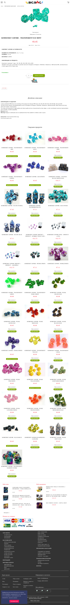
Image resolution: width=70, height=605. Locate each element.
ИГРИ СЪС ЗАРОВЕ (42, 535)
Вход (3, 581)
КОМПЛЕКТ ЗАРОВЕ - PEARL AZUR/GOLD (12, 322)
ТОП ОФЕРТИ (6, 532)
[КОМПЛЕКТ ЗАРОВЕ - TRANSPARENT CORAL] (58, 348)
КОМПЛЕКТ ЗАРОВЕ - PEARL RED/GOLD (35, 322)
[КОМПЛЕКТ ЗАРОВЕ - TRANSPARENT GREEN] (12, 289)
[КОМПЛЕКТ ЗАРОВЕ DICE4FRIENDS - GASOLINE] (35, 436)
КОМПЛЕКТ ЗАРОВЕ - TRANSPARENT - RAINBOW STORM (12, 467)
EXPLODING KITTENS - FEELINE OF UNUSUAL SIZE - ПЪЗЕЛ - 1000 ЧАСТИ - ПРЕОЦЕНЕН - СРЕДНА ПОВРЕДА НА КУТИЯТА (22, 504)
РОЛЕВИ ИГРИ (7, 549)
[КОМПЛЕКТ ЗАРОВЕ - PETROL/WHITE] (35, 262)
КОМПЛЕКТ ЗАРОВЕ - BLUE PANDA (58, 205)
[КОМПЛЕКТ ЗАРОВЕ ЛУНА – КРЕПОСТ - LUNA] (58, 233)
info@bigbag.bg (44, 578)
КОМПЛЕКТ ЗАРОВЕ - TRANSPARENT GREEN (12, 293)
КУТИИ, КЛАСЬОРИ (8, 554)
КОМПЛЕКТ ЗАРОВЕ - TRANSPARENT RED (12, 148)
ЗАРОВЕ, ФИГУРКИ (20, 6)
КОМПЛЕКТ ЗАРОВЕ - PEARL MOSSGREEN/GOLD (58, 409)
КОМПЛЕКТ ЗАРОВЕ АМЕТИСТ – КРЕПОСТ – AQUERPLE (12, 264)
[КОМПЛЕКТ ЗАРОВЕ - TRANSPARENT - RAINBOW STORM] (12, 465)
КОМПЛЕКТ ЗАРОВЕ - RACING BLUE (12, 234)
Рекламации (15, 581)
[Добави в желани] (67, 72)
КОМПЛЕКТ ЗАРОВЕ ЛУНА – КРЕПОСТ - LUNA (58, 235)
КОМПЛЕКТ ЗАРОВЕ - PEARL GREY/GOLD (58, 438)
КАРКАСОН (40, 542)
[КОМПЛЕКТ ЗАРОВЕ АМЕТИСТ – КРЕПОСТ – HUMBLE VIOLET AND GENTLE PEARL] (35, 233)
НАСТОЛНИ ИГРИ (7, 540)
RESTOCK (38, 565)
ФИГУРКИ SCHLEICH (8, 562)
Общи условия (16, 578)
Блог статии (15, 586)
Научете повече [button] (13, 597)
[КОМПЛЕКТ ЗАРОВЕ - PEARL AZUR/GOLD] (12, 319)
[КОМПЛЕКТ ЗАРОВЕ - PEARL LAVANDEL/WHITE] (12, 405)
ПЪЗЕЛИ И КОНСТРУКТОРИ (43, 558)
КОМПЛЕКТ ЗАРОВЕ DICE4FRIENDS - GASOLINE (35, 438)
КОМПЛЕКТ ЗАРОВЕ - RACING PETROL (12, 205)
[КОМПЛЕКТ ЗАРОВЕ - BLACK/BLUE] (12, 434)
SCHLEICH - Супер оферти (43, 556)
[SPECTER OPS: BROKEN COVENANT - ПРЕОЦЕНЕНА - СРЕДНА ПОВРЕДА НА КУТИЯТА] (6, 498)
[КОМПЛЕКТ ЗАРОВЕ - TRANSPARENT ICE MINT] (35, 22)
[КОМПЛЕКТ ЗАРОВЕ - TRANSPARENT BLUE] (35, 144)
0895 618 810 (45, 580)
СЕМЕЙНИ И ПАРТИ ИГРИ (43, 536)
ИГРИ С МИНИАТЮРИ (42, 532)
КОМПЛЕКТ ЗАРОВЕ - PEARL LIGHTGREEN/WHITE (58, 380)
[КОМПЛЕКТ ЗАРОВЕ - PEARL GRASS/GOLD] (58, 289)
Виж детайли (58, 157)
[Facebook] (37, 584)
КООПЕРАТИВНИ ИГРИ (9, 548)
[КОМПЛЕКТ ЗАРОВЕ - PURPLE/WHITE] (58, 260)
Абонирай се (6, 512)
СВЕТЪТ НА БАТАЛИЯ (42, 541)
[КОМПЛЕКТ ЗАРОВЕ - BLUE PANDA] (58, 202)
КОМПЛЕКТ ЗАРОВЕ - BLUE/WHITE (35, 176)
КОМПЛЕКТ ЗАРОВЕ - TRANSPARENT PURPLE (12, 177)
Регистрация (5, 584)
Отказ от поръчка (17, 584)
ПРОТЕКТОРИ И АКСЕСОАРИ (10, 6)
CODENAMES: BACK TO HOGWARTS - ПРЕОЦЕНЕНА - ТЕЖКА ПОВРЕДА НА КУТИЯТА (21, 488)
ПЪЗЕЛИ (39, 562)
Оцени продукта (35, 32)
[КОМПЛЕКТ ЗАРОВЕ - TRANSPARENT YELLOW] (35, 345)
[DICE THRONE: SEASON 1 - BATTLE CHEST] (39, 505)
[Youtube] (46, 584)
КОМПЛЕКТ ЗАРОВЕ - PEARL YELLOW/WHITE (35, 380)
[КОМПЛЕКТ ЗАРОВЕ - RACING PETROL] (12, 204)
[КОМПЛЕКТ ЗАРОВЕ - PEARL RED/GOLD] (35, 318)
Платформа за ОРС (27, 578)
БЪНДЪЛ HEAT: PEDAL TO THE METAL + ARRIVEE (56, 487)
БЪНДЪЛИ (6, 543)
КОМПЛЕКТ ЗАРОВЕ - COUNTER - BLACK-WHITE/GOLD (58, 177)
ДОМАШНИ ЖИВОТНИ (9, 566)
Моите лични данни (35, 600)
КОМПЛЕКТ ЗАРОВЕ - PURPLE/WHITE (58, 263)
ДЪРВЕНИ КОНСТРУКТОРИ (43, 560)
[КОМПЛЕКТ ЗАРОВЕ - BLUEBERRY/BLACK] (35, 203)
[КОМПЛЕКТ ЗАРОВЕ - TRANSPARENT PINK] (58, 144)
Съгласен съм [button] (14, 601)
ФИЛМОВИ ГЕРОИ (41, 554)
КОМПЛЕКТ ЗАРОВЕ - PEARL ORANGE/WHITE (35, 409)
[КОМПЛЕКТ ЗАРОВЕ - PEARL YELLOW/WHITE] (35, 376)
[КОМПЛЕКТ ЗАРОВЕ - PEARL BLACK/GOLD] (58, 318)
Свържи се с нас (6, 586)
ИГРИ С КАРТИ (41, 533)
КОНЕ (5, 567)
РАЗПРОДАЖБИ (7, 536)
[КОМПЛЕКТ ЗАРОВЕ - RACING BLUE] (12, 233)
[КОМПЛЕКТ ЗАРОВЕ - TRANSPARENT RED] (12, 144)
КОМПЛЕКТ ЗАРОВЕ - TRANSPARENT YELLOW (35, 351)
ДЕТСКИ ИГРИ (41, 538)
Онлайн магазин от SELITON (35, 603)
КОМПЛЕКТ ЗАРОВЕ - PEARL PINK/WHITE (12, 380)
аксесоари (4, 87)
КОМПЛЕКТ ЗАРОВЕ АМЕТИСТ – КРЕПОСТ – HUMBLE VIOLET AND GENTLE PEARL (34, 235)
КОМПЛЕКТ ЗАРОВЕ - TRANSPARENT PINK (58, 148)
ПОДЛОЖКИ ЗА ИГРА (8, 557)
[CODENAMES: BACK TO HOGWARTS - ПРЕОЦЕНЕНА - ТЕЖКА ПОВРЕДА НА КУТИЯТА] (6, 490)
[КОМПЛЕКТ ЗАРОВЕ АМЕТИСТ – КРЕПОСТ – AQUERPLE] (12, 262)
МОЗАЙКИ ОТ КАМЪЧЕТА (43, 563)
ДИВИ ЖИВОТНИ (7, 564)
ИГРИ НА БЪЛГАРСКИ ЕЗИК (10, 542)
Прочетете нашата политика (35, 598)
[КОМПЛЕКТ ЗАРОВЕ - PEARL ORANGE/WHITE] (35, 405)
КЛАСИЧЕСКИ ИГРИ (42, 539)
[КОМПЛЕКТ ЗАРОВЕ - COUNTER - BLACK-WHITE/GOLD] (58, 174)
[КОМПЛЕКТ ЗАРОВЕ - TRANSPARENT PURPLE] (12, 173)
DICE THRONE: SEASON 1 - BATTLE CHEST (56, 502)
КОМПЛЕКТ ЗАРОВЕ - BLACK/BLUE (12, 437)
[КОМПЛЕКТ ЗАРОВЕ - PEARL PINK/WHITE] (12, 373)
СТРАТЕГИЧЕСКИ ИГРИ (9, 546)
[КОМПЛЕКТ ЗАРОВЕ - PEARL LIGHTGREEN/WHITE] (58, 376)
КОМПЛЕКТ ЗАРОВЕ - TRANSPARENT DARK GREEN (35, 293)
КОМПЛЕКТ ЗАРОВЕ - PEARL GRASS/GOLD (58, 293)
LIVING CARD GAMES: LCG (43, 544)
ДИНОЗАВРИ (7, 569)
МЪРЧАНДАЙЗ (6, 560)
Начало (2, 6)
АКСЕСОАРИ (7, 556)
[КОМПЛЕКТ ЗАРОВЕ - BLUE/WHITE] (35, 173)
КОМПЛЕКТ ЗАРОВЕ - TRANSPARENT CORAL (58, 351)
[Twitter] (40, 584)
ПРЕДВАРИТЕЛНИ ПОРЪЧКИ (44, 546)
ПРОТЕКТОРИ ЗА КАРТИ (9, 551)
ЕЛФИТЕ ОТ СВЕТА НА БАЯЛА (44, 553)
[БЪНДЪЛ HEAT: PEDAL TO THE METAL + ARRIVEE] (39, 489)
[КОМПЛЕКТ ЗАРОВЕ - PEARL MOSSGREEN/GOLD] (58, 407)
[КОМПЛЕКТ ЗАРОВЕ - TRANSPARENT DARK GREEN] (35, 291)
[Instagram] (43, 584)
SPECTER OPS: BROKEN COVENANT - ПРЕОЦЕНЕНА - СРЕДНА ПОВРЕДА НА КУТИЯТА (21, 496)
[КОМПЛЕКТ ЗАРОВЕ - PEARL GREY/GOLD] (58, 436)
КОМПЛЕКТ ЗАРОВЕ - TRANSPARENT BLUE (35, 148)
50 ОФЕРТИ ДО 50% (8, 534)
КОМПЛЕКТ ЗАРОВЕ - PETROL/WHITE (35, 263)
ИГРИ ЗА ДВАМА (7, 545)
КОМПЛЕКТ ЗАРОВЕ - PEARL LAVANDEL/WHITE (12, 409)
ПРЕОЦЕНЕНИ (7, 537)
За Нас (3, 578)
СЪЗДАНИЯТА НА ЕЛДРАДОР (44, 551)
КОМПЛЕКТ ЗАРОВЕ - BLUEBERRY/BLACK (35, 206)
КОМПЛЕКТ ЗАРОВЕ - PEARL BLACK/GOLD (58, 322)
